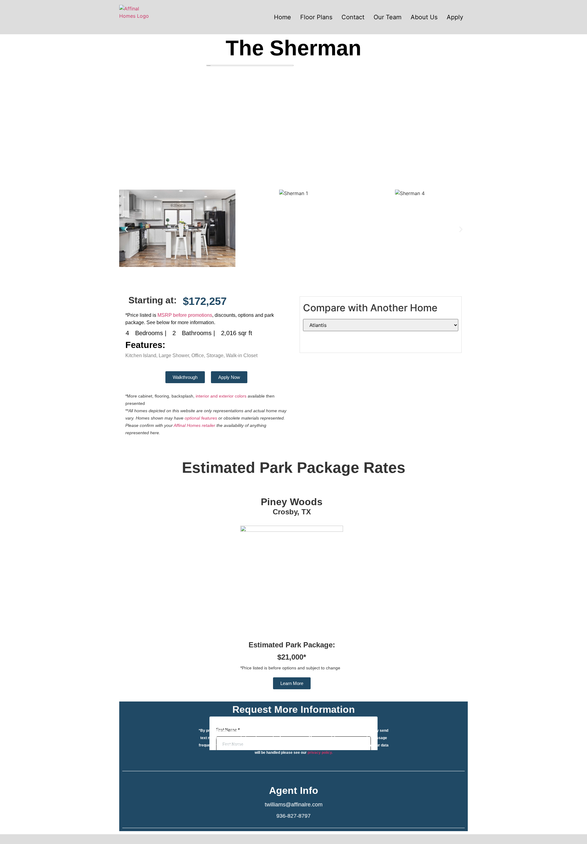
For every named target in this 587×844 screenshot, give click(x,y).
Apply (455, 17)
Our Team (387, 17)
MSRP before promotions (184, 315)
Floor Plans (316, 17)
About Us (424, 17)
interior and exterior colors (221, 396)
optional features (201, 418)
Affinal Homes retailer (194, 425)
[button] (126, 229)
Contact (352, 17)
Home (282, 17)
